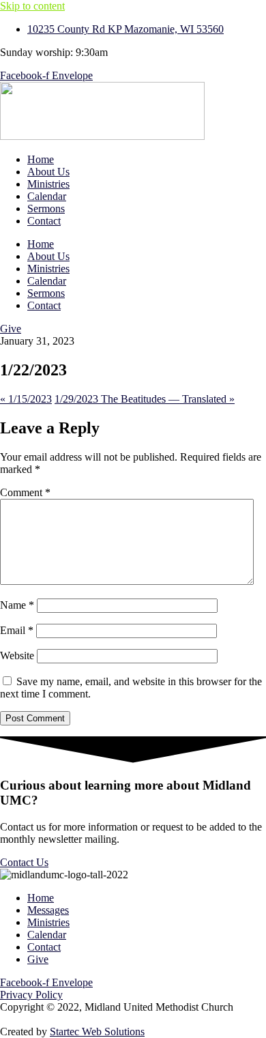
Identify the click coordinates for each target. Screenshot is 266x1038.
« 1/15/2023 (26, 399)
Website (17, 655)
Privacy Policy (31, 994)
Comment (25, 492)
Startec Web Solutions (97, 1031)
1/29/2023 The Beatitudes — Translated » (145, 399)
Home (40, 159)
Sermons (46, 208)
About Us (48, 171)
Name (17, 605)
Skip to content (32, 6)
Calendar (46, 196)
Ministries (48, 184)
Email (16, 630)
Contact (44, 221)
